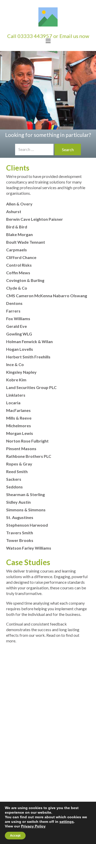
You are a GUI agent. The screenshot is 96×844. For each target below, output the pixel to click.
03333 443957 (34, 36)
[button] (48, 41)
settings (66, 822)
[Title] (48, 17)
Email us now (74, 36)
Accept (15, 835)
